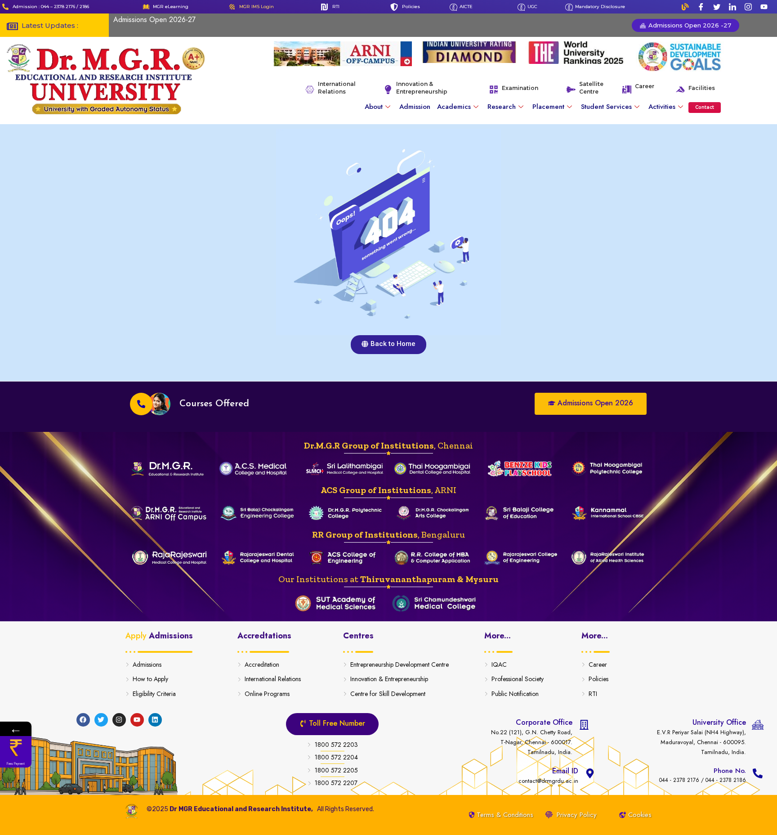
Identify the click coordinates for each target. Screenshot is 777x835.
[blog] (685, 6)
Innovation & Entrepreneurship (421, 88)
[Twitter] (716, 6)
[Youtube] (764, 6)
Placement (548, 107)
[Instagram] (748, 6)
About (374, 107)
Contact (704, 107)
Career (644, 86)
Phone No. (730, 771)
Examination (520, 88)
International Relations (337, 88)
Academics (454, 107)
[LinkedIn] (732, 6)
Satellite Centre (591, 88)
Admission (414, 107)
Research (501, 107)
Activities (661, 107)
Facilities (701, 88)
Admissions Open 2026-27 (154, 19)
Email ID (565, 771)
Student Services (606, 107)
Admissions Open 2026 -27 (689, 25)
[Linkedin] (155, 720)
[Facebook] (701, 6)
